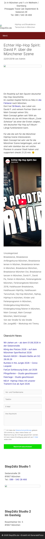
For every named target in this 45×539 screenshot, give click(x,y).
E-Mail (35, 437)
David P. (27, 275)
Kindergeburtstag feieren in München (22, 309)
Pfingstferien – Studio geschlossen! (21, 373)
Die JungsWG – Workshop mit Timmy (21, 323)
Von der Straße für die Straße (18, 320)
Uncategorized (11, 253)
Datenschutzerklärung (23, 430)
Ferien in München (16, 279)
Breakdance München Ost (16, 272)
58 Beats (16, 106)
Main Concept (10, 312)
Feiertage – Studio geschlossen (19, 377)
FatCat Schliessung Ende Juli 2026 (20, 369)
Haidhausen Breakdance (21, 286)
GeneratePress (37, 535)
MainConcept (20, 316)
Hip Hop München (24, 294)
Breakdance (9, 257)
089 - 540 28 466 (18, 479)
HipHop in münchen (13, 297)
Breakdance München (26, 268)
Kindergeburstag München (16, 305)
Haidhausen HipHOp (13, 290)
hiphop (37, 294)
